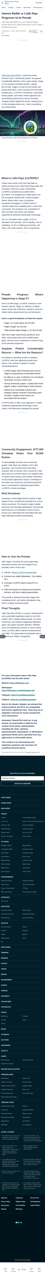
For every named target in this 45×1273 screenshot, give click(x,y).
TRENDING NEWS (7, 1074)
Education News (27, 918)
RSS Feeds (19, 1209)
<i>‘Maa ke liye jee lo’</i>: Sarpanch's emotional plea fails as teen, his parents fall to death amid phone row (11, 1186)
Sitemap (3, 1209)
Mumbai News (5, 864)
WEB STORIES (6, 947)
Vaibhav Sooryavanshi (8, 1086)
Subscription (5, 1205)
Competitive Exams (7, 914)
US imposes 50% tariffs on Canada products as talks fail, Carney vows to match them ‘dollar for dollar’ (32, 1162)
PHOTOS (4, 963)
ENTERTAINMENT (7, 877)
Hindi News (26, 1121)
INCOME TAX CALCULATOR (10, 1069)
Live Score (4, 821)
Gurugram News (27, 853)
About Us (4, 1198)
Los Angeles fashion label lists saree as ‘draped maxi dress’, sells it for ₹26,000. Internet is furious (32, 1185)
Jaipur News (26, 856)
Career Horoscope (7, 1093)
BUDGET (4, 974)
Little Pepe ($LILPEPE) (11, 75)
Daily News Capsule (8, 778)
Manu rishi (25, 1089)
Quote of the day (6, 1082)
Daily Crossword (27, 1060)
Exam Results (5, 918)
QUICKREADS (5, 1045)
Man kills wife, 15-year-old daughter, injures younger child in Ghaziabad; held (10, 1137)
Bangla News (26, 1117)
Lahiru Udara (26, 836)
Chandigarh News (6, 849)
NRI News (4, 1125)
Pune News (26, 868)
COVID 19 (4, 1051)
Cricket (18, 7)
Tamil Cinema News (28, 884)
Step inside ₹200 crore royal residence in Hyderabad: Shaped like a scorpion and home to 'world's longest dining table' (10, 1150)
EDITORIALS (5, 996)
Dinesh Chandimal (7, 836)
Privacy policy (5, 1201)
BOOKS (3, 1029)
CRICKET (4, 814)
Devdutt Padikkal (27, 825)
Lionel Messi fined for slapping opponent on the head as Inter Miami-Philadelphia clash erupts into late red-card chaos (10, 1163)
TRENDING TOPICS (7, 1102)
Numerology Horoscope (9, 1097)
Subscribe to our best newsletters (22, 773)
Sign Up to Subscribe (22, 783)
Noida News (26, 864)
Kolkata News (5, 860)
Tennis (24, 1020)
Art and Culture (6, 927)
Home (4, 7)
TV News (25, 888)
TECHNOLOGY (6, 1007)
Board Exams (26, 910)
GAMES (3, 1056)
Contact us (19, 1198)
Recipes (24, 934)
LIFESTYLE (4, 923)
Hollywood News (28, 881)
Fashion (3, 930)
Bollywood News (6, 881)
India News (27, 7)
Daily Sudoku (5, 1060)
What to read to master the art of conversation (11, 1172)
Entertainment (37, 7)
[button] (2, 2)
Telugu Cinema (27, 1113)
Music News (5, 884)
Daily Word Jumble (7, 1064)
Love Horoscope (27, 1093)
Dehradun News (27, 849)
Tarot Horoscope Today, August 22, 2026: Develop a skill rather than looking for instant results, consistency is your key (32, 1174)
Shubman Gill (5, 825)
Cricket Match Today (29, 817)
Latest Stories (7, 1132)
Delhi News (4, 853)
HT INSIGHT (5, 1034)
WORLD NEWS (6, 803)
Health (3, 934)
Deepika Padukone (7, 1089)
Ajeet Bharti (5, 1078)
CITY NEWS (5, 842)
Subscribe (39, 3)
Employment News (28, 914)
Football (25, 1016)
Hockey (3, 1020)
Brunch (24, 927)
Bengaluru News (6, 845)
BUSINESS (4, 958)
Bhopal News (26, 845)
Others (3, 1023)
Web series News (6, 892)
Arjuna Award (26, 1082)
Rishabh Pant (5, 832)
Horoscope (4, 901)
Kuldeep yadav (27, 1086)
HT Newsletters (35, 1201)
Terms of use (34, 1198)
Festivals (25, 930)
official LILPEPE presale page (24, 572)
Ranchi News (5, 871)
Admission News (6, 910)
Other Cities (26, 871)
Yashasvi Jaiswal (27, 829)
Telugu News (5, 1121)
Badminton (4, 1016)
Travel (24, 938)
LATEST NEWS (6, 797)
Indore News (5, 856)
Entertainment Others (29, 892)
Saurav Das (26, 1078)
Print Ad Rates (20, 1205)
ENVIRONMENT (6, 980)
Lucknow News (27, 860)
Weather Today (20, 1201)
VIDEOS (3, 969)
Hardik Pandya (5, 829)
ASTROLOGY (5, 897)
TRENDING (5, 952)
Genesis (6, 35)
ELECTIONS (5, 1040)
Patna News (5, 868)
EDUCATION (5, 906)
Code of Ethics (35, 1205)
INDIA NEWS (5, 808)
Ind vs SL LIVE (27, 832)
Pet (2, 942)
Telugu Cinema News (7, 888)
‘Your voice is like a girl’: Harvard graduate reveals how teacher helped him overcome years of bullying (32, 1138)
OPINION (4, 991)
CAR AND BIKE (6, 1001)
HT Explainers (26, 1125)
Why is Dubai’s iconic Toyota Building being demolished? (31, 1147)
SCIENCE (4, 985)
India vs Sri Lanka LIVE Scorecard (33, 821)
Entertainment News (7, 1117)
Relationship (5, 938)
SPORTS (4, 1012)
